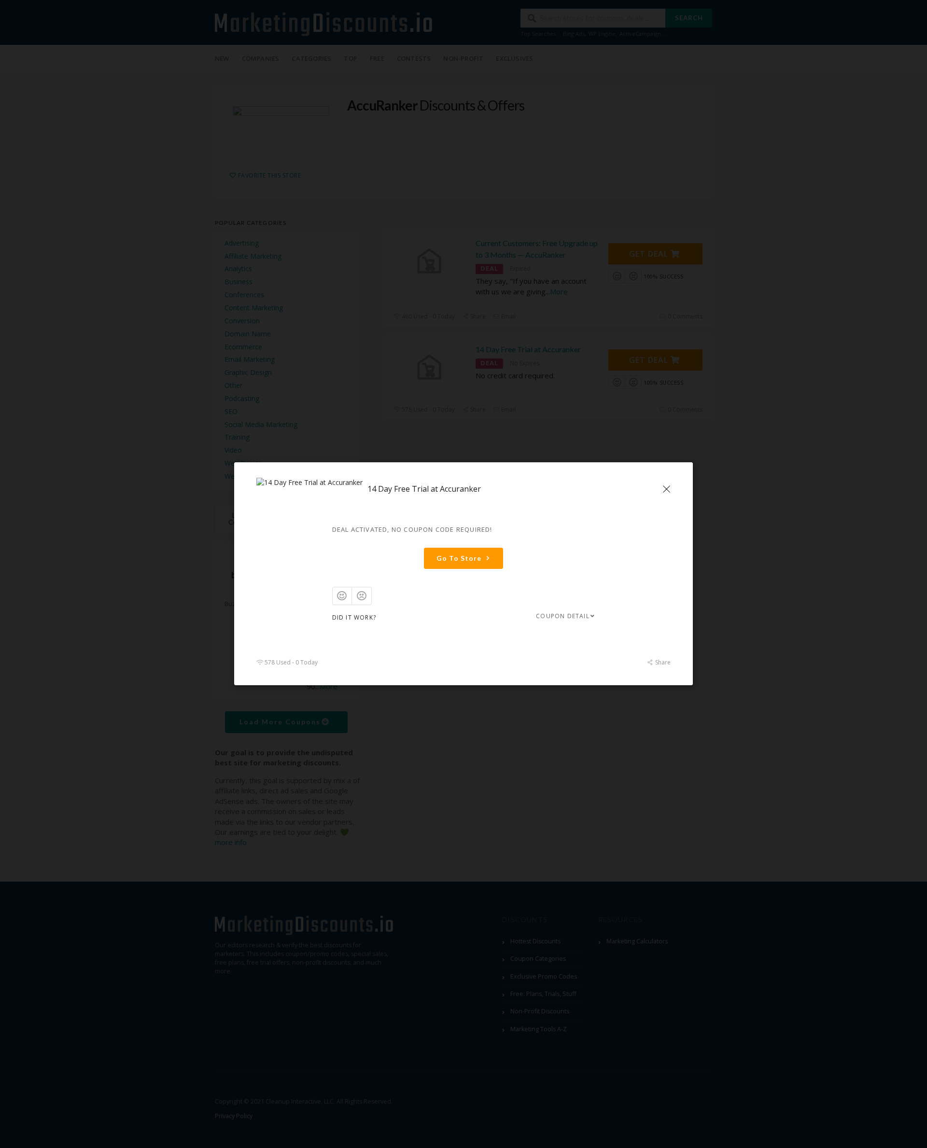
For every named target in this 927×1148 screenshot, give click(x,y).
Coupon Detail (563, 616)
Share (662, 662)
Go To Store (458, 558)
